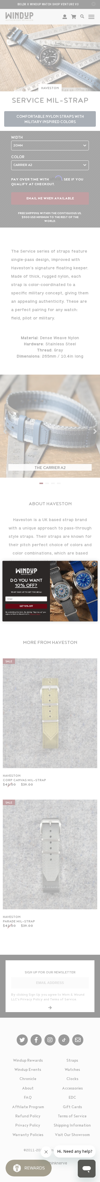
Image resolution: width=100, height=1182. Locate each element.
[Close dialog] (94, 564)
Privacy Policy (35, 614)
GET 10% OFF (26, 606)
